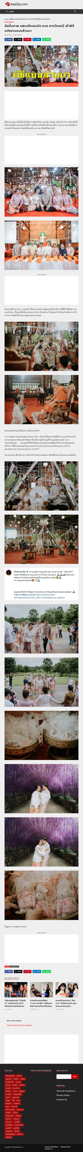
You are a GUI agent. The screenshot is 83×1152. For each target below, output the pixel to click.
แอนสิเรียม (16, 1128)
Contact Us (62, 1099)
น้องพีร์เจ (14, 1085)
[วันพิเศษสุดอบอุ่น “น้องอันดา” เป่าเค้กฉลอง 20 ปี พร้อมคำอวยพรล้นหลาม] (16, 990)
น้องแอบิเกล (16, 1088)
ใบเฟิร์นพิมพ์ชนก (10, 1134)
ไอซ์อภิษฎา (9, 1137)
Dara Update (18, 35)
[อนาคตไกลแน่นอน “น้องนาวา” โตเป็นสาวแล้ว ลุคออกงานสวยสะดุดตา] (67, 990)
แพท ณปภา (9, 1122)
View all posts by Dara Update (20, 1025)
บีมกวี (15, 1091)
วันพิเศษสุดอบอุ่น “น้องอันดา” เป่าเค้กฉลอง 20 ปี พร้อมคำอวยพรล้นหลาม (15, 1003)
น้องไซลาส (8, 1091)
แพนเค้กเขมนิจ (15, 966)
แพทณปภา (16, 1119)
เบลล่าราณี (14, 1106)
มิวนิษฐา (8, 1100)
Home (6, 19)
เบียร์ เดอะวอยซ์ (10, 1109)
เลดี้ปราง (15, 1113)
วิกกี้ (13, 1100)
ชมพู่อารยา (9, 1079)
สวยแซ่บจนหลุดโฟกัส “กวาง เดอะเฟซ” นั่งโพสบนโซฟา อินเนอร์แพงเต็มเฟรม (41, 1003)
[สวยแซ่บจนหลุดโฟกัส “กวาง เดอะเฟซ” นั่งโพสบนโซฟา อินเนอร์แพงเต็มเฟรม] (41, 990)
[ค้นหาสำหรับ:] (67, 1076)
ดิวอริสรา (16, 1079)
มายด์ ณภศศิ (15, 1097)
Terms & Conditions (66, 1091)
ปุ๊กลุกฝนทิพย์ (17, 1094)
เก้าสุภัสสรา (17, 1103)
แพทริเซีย (17, 1122)
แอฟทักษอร (9, 1131)
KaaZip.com (19, 1147)
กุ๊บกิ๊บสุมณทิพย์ (10, 1076)
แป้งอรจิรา (8, 1119)
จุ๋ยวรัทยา (19, 1076)
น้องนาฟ (8, 1085)
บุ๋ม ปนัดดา (9, 1094)
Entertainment (9, 22)
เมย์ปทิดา (8, 1113)
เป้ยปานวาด (20, 1109)
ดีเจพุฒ (23, 1079)
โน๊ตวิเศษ (16, 1131)
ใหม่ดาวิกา (20, 1134)
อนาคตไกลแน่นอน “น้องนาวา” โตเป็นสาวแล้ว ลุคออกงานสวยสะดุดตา (66, 1003)
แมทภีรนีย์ (8, 1128)
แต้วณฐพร (18, 1116)
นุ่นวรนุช (18, 1082)
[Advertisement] (41, 105)
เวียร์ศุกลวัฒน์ (9, 1116)
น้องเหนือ (8, 1088)
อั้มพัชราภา (9, 1103)
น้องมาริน (21, 1085)
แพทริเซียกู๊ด (9, 1125)
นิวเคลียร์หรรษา (10, 1082)
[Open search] (74, 11)
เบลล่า (7, 1106)
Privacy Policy (63, 1095)
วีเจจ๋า (18, 1100)
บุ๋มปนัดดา (21, 1091)
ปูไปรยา (8, 1097)
